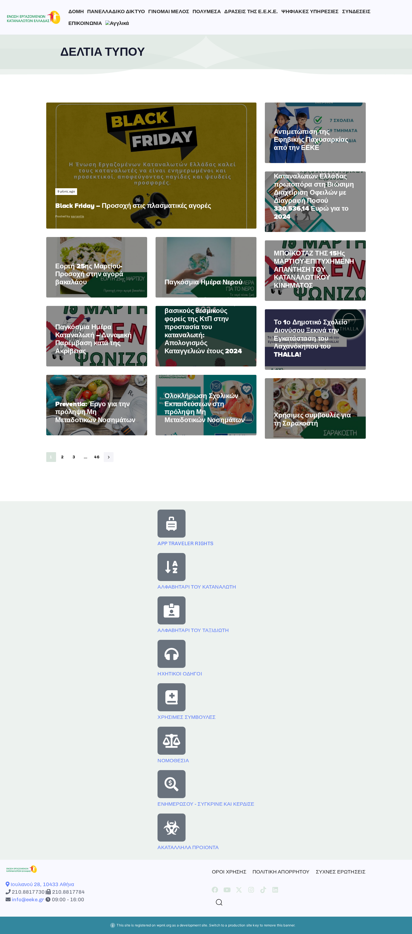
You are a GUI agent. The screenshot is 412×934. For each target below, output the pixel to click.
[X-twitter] (239, 890)
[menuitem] (117, 23)
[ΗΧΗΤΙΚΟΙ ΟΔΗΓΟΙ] (172, 654)
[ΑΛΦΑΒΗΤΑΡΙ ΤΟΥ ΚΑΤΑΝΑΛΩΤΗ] (172, 567)
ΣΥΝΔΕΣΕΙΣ (356, 11)
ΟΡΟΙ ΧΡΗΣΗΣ (229, 872)
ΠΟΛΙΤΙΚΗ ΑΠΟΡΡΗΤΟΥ (281, 872)
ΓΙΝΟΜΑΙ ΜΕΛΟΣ (168, 11)
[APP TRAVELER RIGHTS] (172, 524)
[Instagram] (251, 890)
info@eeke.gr (27, 899)
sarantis (77, 216)
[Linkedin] (275, 890)
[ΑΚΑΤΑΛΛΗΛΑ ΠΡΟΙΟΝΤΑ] (172, 828)
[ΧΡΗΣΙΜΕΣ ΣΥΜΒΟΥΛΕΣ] (172, 697)
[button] (217, 902)
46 (97, 457)
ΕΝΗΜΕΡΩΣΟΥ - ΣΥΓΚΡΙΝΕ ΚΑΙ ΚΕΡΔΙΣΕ (206, 804)
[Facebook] (215, 890)
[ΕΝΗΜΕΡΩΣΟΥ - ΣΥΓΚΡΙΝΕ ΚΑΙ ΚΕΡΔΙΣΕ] (172, 784)
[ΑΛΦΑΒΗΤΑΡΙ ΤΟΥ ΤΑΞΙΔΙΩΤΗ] (172, 610)
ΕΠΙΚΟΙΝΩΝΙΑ (85, 23)
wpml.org (164, 925)
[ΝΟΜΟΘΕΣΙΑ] (172, 741)
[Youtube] (227, 890)
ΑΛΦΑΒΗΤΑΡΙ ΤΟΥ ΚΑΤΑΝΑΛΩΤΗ (197, 587)
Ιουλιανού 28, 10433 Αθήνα (42, 884)
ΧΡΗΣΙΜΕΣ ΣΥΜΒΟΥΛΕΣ (187, 717)
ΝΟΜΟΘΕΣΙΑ (173, 761)
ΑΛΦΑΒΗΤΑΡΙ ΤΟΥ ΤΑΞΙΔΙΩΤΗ (193, 630)
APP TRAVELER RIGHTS (185, 543)
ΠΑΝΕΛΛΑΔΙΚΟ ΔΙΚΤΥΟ (116, 11)
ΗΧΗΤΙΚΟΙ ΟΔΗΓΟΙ (180, 674)
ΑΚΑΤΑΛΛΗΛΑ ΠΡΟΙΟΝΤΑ (188, 847)
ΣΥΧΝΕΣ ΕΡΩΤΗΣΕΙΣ (341, 872)
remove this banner (279, 925)
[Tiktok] (263, 890)
